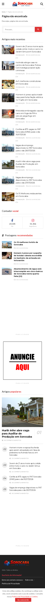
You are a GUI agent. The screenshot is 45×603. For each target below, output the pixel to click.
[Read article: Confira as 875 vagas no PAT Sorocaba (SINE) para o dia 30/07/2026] (8, 132)
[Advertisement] (22, 310)
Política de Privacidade (11, 584)
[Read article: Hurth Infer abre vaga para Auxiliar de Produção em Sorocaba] (8, 164)
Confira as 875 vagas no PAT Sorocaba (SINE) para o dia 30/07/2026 (28, 132)
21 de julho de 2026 (21, 248)
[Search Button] (41, 4)
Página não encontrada (15, 12)
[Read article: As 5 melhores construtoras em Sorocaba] (8, 84)
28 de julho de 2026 (33, 154)
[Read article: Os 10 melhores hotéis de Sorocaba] (7, 244)
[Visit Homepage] (22, 4)
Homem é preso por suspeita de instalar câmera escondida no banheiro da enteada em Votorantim (28, 257)
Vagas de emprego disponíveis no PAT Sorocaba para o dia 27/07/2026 (29, 180)
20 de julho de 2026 (21, 264)
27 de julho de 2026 (33, 170)
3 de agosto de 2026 (33, 87)
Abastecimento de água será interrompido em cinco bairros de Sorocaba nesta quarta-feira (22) (28, 272)
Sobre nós (29, 580)
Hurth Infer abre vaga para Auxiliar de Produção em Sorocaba (28, 164)
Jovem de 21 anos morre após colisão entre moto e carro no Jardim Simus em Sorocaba (29, 49)
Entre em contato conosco (12, 580)
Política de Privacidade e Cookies (25, 596)
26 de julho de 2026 (33, 186)
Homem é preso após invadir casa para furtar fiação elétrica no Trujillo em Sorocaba (29, 97)
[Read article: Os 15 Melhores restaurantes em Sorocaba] (8, 196)
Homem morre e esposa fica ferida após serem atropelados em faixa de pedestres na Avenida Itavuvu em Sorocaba (24, 451)
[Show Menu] (3, 4)
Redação (21, 55)
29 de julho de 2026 (33, 138)
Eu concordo (23, 600)
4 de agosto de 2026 (33, 55)
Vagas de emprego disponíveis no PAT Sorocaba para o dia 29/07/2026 (29, 148)
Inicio (4, 12)
